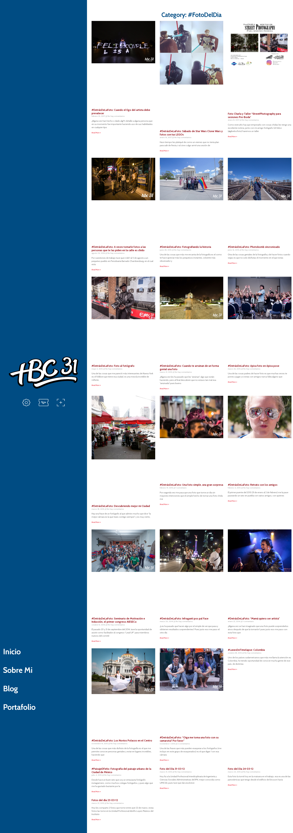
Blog (10, 688)
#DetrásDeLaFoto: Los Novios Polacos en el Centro (122, 740)
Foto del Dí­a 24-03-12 (240, 768)
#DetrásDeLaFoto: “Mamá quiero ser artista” (254, 618)
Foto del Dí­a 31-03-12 (172, 768)
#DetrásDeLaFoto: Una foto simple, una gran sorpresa (191, 484)
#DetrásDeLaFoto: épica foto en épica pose (253, 365)
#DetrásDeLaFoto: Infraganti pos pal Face (184, 618)
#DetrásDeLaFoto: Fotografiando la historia (185, 246)
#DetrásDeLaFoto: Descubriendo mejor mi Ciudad (121, 506)
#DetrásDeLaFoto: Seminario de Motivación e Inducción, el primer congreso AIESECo (118, 620)
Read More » (96, 132)
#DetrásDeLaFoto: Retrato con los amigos (252, 484)
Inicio (12, 651)
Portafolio (19, 707)
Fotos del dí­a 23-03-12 (105, 800)
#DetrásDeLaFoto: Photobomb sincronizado (254, 246)
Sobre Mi (18, 670)
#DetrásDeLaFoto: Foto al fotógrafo (113, 365)
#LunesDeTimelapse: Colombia (246, 649)
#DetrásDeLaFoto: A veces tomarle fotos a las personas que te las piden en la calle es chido (119, 248)
